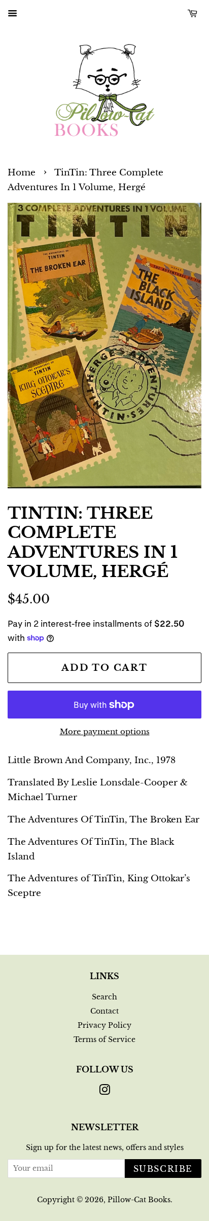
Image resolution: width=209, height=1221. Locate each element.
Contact (104, 1011)
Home (22, 172)
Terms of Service (104, 1039)
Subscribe (163, 1169)
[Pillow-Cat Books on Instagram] (104, 1091)
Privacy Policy (104, 1025)
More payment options (105, 731)
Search (104, 996)
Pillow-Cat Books (139, 1199)
